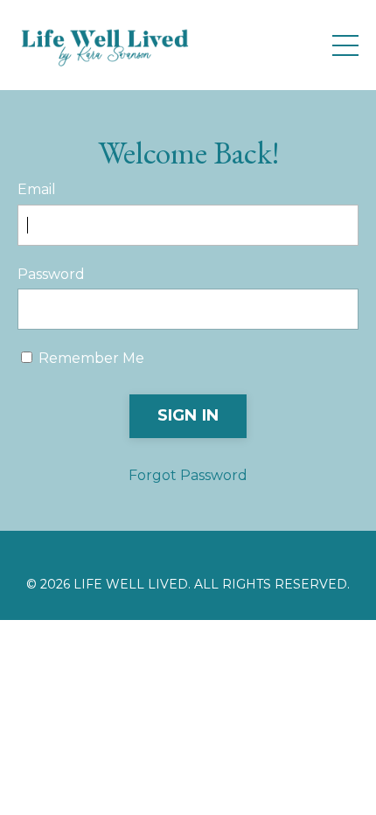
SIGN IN (188, 415)
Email (36, 189)
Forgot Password (188, 475)
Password (51, 274)
